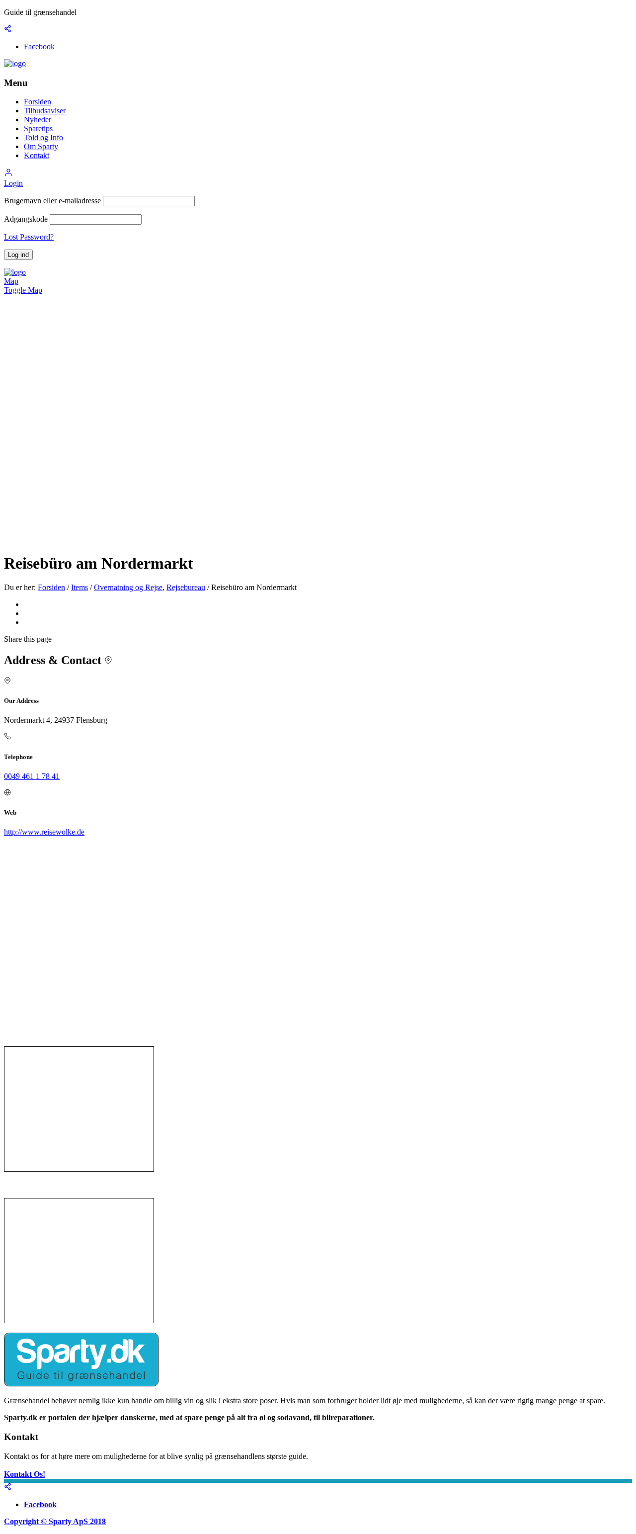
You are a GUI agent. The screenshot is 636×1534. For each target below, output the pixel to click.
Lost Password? (29, 237)
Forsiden (37, 101)
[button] (8, 174)
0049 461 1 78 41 (32, 776)
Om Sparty (41, 146)
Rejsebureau (185, 587)
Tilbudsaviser (45, 110)
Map (11, 281)
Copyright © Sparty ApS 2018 (55, 1521)
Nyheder (37, 119)
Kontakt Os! (24, 1474)
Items (79, 587)
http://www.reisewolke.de (44, 832)
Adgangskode (26, 219)
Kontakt (36, 155)
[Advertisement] (79, 1109)
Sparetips (38, 128)
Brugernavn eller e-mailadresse (52, 200)
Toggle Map (23, 290)
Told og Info (43, 137)
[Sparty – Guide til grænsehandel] (15, 63)
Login (13, 183)
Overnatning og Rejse (128, 587)
